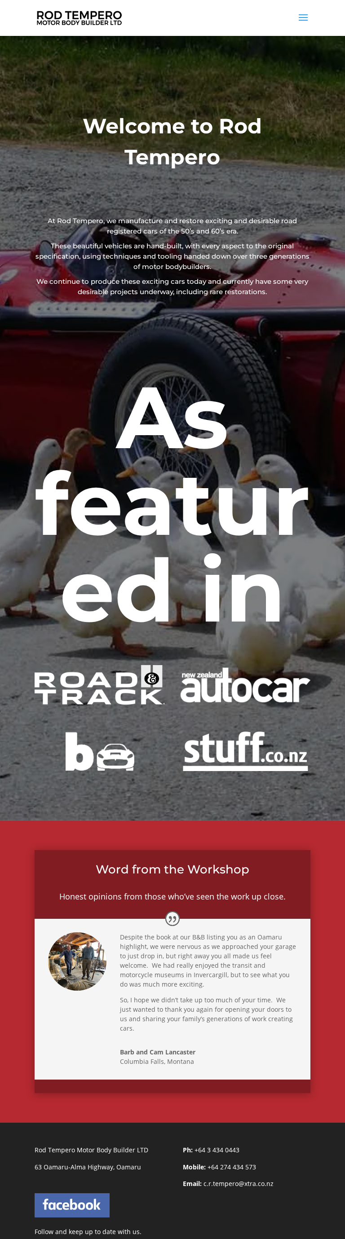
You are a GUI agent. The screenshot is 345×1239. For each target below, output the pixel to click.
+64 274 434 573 (232, 1167)
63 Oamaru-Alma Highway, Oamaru (88, 1167)
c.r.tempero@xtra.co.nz (238, 1183)
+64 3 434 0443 (217, 1150)
